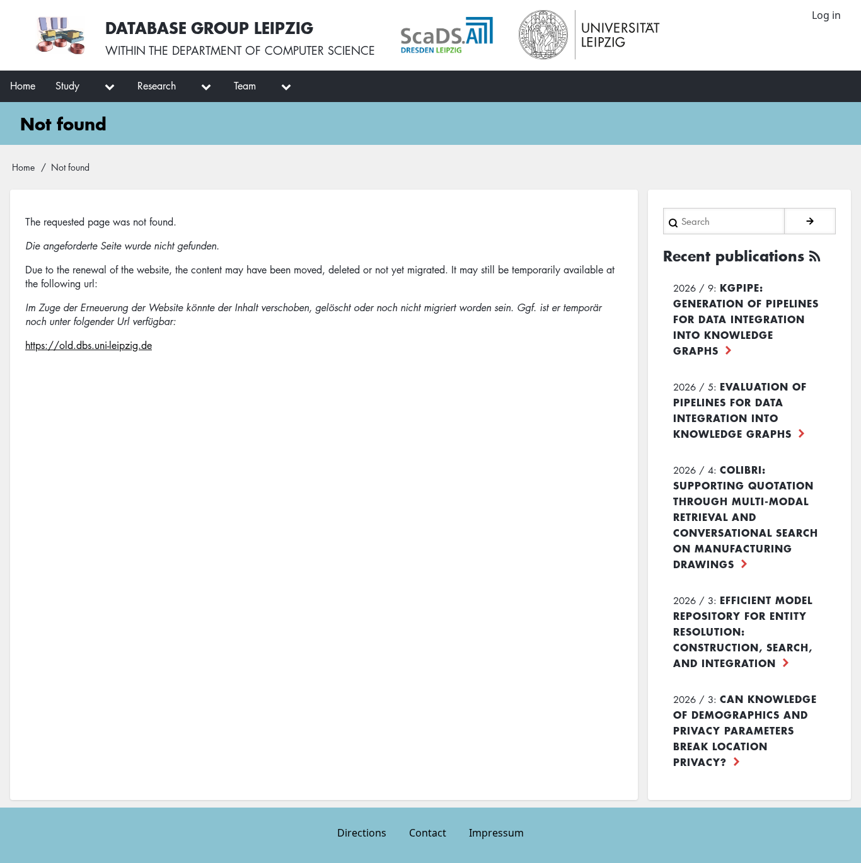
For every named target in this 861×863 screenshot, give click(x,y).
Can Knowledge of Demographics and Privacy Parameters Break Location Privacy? (745, 730)
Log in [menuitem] (826, 15)
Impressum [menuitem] (496, 833)
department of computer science (273, 50)
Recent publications (733, 256)
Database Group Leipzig (209, 27)
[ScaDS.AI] (447, 35)
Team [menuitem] (245, 86)
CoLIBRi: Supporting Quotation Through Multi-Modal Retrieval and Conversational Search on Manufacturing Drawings (745, 516)
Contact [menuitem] (427, 833)
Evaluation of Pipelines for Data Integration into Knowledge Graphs (740, 410)
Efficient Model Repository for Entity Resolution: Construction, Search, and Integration (742, 631)
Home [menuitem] (22, 86)
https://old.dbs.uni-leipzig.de (88, 345)
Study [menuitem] (67, 86)
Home (23, 167)
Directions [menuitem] (361, 833)
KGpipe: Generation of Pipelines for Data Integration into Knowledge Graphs (746, 319)
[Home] (60, 35)
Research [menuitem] (156, 86)
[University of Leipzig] (590, 35)
